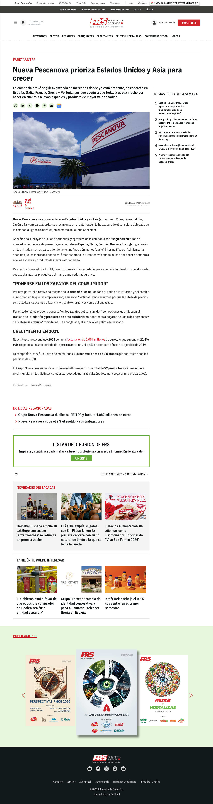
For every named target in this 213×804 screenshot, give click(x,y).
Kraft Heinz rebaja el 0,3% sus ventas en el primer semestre (124, 603)
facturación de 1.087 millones (85, 339)
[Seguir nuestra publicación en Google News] (59, 105)
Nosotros (71, 781)
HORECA (175, 36)
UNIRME (81, 458)
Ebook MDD (81, 3)
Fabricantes (24, 59)
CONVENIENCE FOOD (156, 36)
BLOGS (137, 9)
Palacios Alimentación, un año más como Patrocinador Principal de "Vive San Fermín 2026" (124, 533)
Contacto (58, 781)
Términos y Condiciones (124, 781)
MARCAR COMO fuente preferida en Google (176, 3)
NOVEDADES (40, 36)
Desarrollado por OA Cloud (106, 794)
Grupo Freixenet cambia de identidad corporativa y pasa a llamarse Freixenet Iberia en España (81, 605)
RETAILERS (68, 36)
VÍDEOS (149, 9)
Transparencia (102, 781)
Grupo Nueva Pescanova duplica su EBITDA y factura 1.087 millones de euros (74, 414)
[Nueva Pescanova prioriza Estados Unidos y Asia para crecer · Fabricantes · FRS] (106, 22)
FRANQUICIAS (86, 36)
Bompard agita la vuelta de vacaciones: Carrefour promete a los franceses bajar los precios (176, 123)
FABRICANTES (105, 36)
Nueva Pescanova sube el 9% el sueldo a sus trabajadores (61, 421)
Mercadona (115, 3)
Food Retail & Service (29, 204)
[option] (106, 692)
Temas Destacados (23, 3)
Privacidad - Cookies (150, 781)
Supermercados (98, 3)
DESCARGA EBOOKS (119, 9)
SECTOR (54, 36)
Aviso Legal (85, 781)
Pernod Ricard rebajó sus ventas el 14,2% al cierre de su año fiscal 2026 (175, 147)
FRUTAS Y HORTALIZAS (128, 36)
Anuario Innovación (45, 3)
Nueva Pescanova (41, 385)
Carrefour (129, 3)
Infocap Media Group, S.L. (110, 789)
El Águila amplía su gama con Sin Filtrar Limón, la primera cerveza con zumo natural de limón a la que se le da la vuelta (81, 535)
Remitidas (142, 3)
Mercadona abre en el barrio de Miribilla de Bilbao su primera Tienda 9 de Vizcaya (176, 136)
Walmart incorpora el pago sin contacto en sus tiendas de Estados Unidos (172, 158)
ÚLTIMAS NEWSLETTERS (93, 9)
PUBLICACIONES (25, 635)
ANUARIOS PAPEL (68, 9)
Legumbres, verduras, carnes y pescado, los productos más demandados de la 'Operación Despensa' (171, 108)
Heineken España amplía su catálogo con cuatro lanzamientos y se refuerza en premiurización (37, 533)
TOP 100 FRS (65, 3)
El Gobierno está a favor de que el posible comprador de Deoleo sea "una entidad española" (37, 605)
